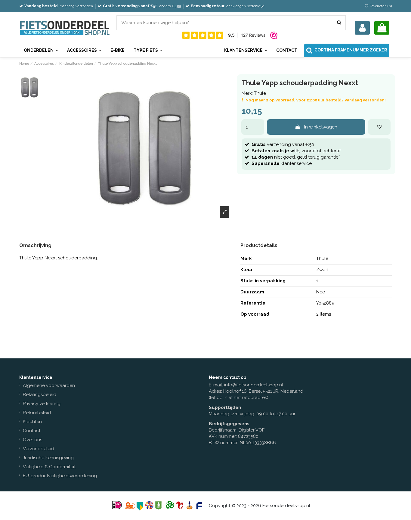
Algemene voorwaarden (49, 385)
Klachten (32, 421)
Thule (260, 93)
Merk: (247, 93)
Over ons (32, 439)
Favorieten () (380, 6)
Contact (31, 430)
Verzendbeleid (38, 448)
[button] (245, 50)
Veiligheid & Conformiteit (49, 466)
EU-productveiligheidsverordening (60, 475)
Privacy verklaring (41, 403)
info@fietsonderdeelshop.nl (253, 385)
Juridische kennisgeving (48, 457)
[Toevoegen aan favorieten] (379, 127)
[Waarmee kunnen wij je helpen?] (339, 22)
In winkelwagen (320, 127)
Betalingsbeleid (39, 394)
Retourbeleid (37, 412)
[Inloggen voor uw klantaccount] (362, 28)
